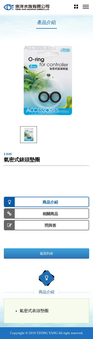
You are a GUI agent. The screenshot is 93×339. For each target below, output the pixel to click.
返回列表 (46, 253)
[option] (46, 81)
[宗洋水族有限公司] (27, 7)
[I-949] (28, 134)
